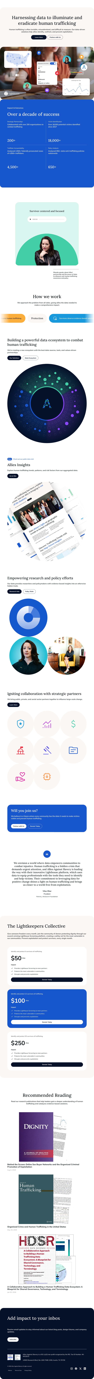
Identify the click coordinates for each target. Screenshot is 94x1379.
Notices (10, 1370)
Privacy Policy (28, 1370)
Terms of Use (18, 1370)
